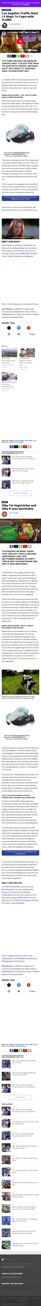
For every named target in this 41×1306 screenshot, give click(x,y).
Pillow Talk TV (24, 897)
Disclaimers (21, 1300)
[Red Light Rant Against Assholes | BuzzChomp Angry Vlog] (27, 352)
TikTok (16, 900)
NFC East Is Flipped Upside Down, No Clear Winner (23, 482)
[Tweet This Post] (16, 546)
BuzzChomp (19, 248)
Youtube (19, 442)
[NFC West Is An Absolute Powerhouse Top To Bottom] (6, 460)
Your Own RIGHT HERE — (19, 156)
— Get (6, 156)
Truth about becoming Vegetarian (18, 627)
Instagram (27, 900)
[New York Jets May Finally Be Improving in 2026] (6, 1076)
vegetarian (20, 1046)
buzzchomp (19, 440)
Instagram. (29, 256)
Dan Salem (15, 513)
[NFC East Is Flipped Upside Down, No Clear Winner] (6, 484)
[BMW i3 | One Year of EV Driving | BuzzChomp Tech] (9, 376)
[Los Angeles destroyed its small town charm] (9, 352)
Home (5, 1298)
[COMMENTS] (32, 55)
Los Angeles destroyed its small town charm (8, 360)
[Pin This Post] (23, 55)
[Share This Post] (14, 55)
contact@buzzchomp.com (11, 1277)
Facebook (17, 256)
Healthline (21, 958)
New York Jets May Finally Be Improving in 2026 (23, 1074)
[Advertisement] (20, 281)
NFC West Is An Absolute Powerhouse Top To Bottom (23, 458)
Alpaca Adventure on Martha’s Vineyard (18, 796)
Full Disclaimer (7, 314)
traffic (12, 442)
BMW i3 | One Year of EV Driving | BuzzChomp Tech (9, 384)
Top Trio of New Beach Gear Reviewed (19, 96)
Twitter (10, 256)
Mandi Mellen (16, 24)
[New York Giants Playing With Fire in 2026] (6, 1064)
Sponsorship (25, 1298)
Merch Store (13, 1298)
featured (29, 440)
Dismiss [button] (26, 4)
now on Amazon (18, 903)
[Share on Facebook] (9, 55)
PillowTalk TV (26, 253)
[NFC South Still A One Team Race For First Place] (6, 472)
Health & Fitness (8, 1046)
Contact (35, 1298)
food (35, 1044)
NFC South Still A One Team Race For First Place (23, 470)
